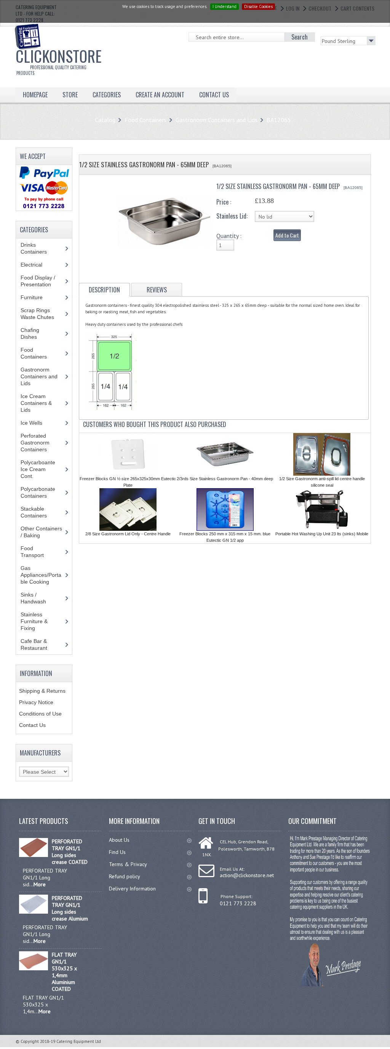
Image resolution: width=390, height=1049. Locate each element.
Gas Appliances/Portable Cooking (41, 575)
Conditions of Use (40, 714)
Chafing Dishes (34, 333)
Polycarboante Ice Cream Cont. (38, 469)
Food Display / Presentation (41, 281)
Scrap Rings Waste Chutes (41, 313)
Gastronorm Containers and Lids (216, 120)
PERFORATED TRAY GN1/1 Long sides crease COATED (70, 851)
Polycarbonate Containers (39, 492)
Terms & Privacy (128, 864)
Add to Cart (287, 235)
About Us (119, 839)
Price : (223, 201)
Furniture (37, 297)
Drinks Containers (39, 248)
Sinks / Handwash (41, 598)
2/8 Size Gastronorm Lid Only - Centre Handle (128, 534)
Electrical (39, 265)
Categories (107, 94)
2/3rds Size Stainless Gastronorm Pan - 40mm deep (225, 478)
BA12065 (279, 120)
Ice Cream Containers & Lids (36, 403)
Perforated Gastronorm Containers (39, 442)
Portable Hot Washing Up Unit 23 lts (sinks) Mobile (321, 534)
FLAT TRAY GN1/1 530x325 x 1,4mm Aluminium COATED (64, 971)
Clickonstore (59, 60)
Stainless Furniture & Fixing (34, 621)
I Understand (225, 6)
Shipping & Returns (42, 691)
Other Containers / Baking (41, 531)
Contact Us (32, 725)
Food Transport (39, 551)
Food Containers (145, 120)
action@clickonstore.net (247, 875)
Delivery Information (132, 888)
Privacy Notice (36, 702)
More (40, 884)
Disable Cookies (258, 6)
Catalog (105, 120)
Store (70, 94)
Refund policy (124, 876)
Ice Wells (36, 423)
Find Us (117, 852)
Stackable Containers (38, 512)
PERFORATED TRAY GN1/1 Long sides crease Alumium (70, 908)
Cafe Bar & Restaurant (41, 644)
